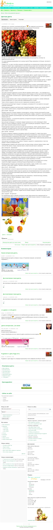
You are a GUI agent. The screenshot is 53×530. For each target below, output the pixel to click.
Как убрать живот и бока (34, 427)
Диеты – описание (7, 234)
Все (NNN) (6, 431)
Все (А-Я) (6, 429)
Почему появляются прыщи (35, 438)
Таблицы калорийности (34, 432)
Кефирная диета (6, 375)
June (30, 482)
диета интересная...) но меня (10, 325)
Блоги (2, 13)
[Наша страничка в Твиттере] (26, 385)
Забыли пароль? (6, 416)
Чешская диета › (47, 242)
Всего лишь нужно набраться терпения (12, 450)
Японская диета (6, 372)
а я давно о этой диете (8, 310)
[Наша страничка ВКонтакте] (24, 385)
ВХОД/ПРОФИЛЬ (43, 7)
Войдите (23, 244)
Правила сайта (19, 526)
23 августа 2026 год (7, 445)
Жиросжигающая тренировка (35, 428)
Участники (21, 19)
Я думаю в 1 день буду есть (10, 353)
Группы (4, 436)
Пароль (4, 411)
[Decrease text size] (47, 2)
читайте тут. (31, 520)
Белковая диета (6, 369)
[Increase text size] (50, 2)
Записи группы (13, 19)
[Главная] (7, 6)
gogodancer (31, 485)
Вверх (26, 242)
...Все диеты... (6, 377)
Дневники (5, 426)
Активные (6, 427)
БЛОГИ (2, 7)
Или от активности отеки (8, 463)
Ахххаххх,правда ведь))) (8, 465)
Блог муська (17, 244)
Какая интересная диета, (9, 253)
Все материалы (6, 424)
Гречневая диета (6, 371)
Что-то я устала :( (7, 448)
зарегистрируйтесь (32, 244)
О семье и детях (32, 440)
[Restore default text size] (49, 2)
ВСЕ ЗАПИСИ (8, 7)
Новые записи (6, 437)
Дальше (23, 453)
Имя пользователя (6, 408)
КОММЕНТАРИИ (16, 7)
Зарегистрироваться (7, 415)
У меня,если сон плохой (8, 459)
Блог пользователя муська (12, 13)
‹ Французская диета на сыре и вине (11, 242)
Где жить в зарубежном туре (35, 423)
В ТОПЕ (31, 7)
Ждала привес (6, 447)
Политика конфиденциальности (29, 526)
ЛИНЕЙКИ (36, 7)
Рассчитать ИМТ (32, 430)
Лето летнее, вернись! (8, 452)
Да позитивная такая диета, (12, 278)
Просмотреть (5, 19)
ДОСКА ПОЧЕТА (24, 7)
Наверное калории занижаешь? (10, 467)
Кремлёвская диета (7, 374)
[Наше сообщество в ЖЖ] (29, 385)
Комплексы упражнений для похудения (38, 433)
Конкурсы (5, 434)
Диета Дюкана (6, 368)
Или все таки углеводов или (9, 460)
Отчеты (4, 433)
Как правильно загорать (34, 422)
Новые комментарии (7, 439)
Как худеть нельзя (33, 435)
